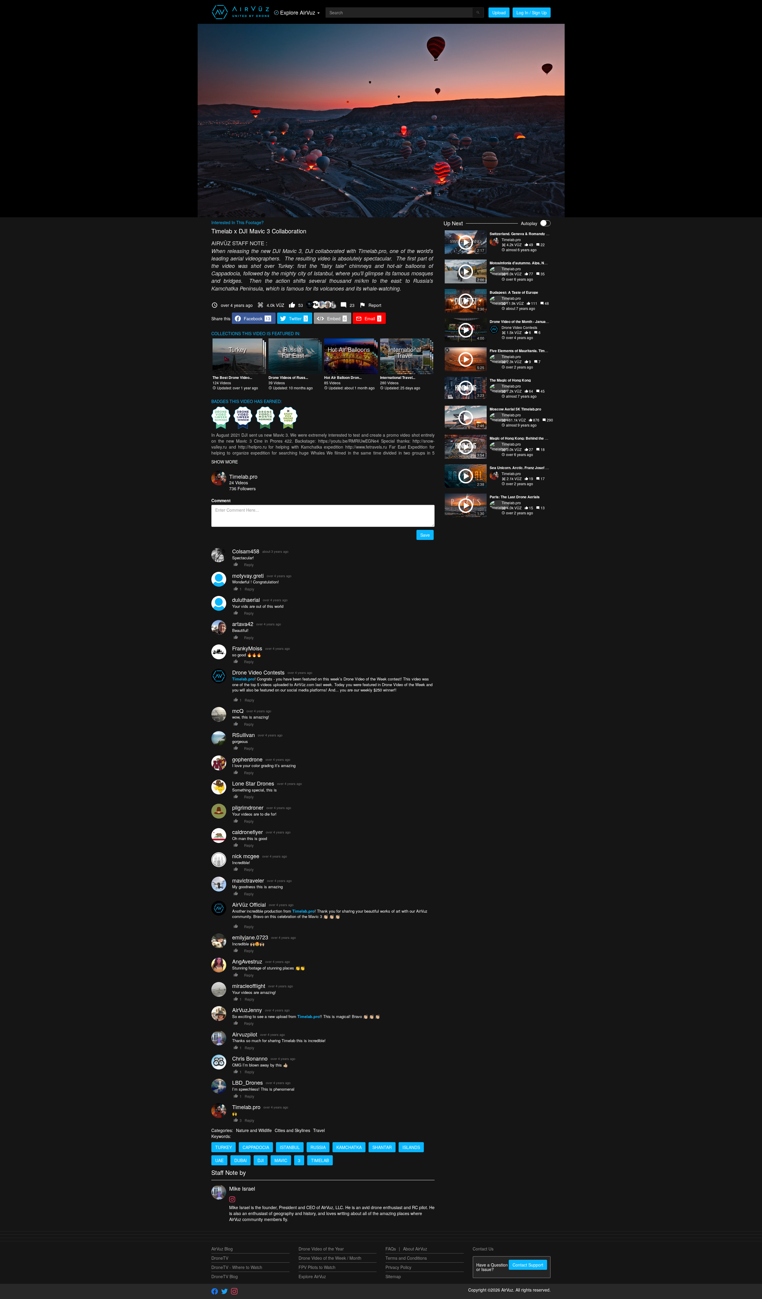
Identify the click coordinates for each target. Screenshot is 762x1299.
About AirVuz (415, 1249)
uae (219, 1160)
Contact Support (528, 1265)
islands (411, 1147)
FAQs (390, 1249)
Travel (319, 1130)
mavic (280, 1160)
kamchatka (349, 1147)
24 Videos (238, 482)
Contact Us (483, 1249)
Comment (221, 500)
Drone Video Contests (519, 327)
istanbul (290, 1147)
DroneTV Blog (224, 1276)
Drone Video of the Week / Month (330, 1258)
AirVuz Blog (222, 1249)
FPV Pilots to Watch (317, 1267)
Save (425, 535)
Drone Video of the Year (321, 1249)
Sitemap (393, 1276)
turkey (223, 1147)
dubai (240, 1160)
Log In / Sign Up (531, 12)
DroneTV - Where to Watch (236, 1267)
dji (260, 1160)
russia (318, 1147)
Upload (499, 12)
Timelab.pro (243, 476)
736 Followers (242, 488)
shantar (382, 1147)
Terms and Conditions (406, 1258)
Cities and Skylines (292, 1130)
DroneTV (219, 1258)
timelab (320, 1160)
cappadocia (256, 1147)
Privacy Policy (398, 1267)
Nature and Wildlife (254, 1130)
